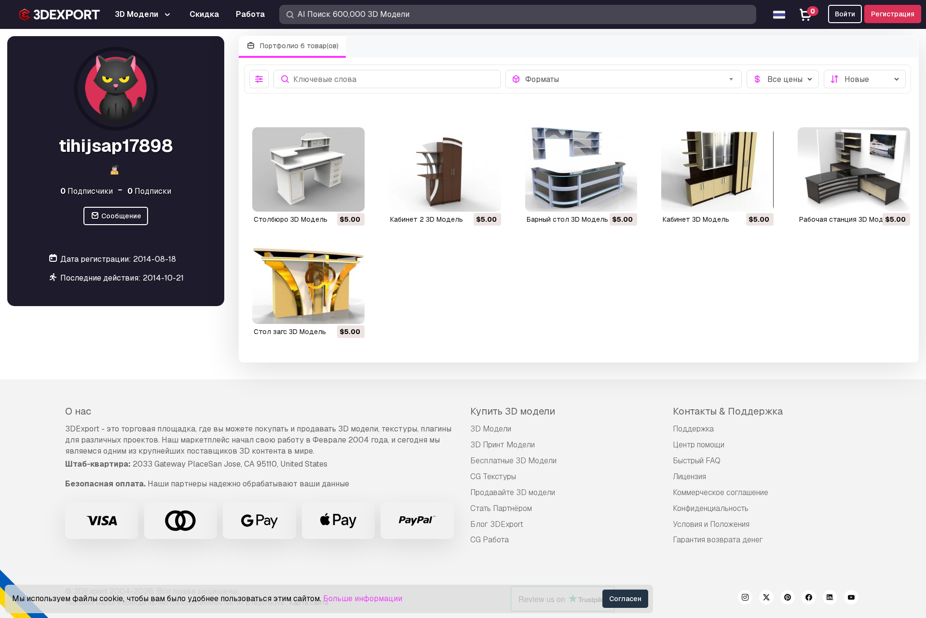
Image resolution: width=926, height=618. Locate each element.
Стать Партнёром (501, 508)
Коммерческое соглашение (720, 492)
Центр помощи (698, 445)
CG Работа (489, 540)
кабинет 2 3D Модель (426, 219)
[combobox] (630, 79)
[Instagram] (745, 598)
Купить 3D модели (512, 411)
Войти (845, 14)
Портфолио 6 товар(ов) (298, 45)
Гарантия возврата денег (718, 540)
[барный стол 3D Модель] (581, 169)
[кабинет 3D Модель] (717, 169)
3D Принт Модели (502, 445)
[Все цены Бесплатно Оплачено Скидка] (783, 79)
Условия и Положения (711, 524)
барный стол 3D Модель (567, 219)
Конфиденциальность (711, 508)
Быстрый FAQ (697, 461)
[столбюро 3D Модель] (308, 169)
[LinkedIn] (830, 598)
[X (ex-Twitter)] (766, 598)
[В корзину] (331, 198)
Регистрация (892, 14)
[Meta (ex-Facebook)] (808, 598)
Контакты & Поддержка (728, 411)
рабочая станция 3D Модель (847, 219)
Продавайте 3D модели (512, 492)
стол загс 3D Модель (290, 331)
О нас (78, 411)
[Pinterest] (787, 598)
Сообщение (120, 216)
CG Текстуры (493, 476)
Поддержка (693, 429)
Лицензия (689, 476)
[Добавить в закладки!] (350, 198)
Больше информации (362, 598)
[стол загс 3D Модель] (308, 282)
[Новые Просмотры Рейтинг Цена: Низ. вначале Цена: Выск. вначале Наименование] (865, 79)
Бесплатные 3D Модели (513, 461)
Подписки (149, 191)
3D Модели (490, 429)
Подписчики (86, 191)
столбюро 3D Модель (290, 219)
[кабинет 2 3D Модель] (445, 169)
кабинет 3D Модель (696, 219)
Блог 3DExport (496, 524)
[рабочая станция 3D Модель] (854, 169)
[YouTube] (851, 598)
